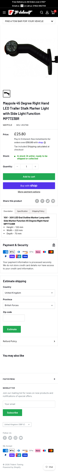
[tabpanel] (29, 225)
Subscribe (12, 412)
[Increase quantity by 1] (35, 166)
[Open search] (41, 12)
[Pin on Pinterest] (42, 201)
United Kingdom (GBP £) (14, 424)
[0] (53, 12)
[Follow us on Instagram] (15, 438)
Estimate (12, 329)
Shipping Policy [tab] (38, 211)
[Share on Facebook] (37, 201)
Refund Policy (10, 341)
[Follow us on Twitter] (10, 438)
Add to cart (29, 176)
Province (7, 299)
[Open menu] (4, 12)
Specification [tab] (22, 211)
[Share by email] (53, 201)
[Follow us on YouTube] (21, 438)
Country (7, 287)
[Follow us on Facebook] (5, 438)
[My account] (47, 12)
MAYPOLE (7, 125)
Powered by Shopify (12, 467)
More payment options (29, 191)
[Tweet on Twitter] (48, 201)
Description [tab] (8, 211)
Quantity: (8, 166)
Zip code (7, 312)
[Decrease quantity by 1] (17, 166)
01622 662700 (39, 6)
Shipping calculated (37, 146)
